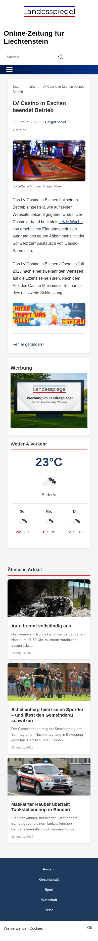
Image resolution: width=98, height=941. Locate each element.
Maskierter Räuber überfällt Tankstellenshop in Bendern (41, 807)
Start (16, 86)
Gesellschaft (49, 879)
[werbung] (49, 400)
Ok (89, 927)
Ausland (49, 869)
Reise (49, 910)
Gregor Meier (55, 122)
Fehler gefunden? (28, 344)
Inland (31, 86)
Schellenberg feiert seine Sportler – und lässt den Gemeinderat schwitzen (47, 715)
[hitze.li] (49, 314)
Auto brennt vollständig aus (41, 625)
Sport (49, 889)
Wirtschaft (49, 900)
